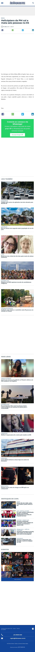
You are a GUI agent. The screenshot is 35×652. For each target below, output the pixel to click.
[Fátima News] (17, 3)
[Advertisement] (17, 53)
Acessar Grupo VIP (17, 135)
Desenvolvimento (14, 647)
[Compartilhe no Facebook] (2, 30)
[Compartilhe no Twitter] (23, 30)
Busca (33, 3)
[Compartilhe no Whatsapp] (13, 30)
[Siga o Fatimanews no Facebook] (33, 629)
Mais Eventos (17, 579)
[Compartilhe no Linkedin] (33, 30)
